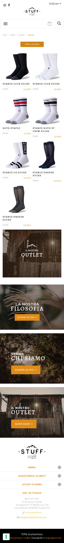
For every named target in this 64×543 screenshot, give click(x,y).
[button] (49, 24)
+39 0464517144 (33, 512)
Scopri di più (26, 317)
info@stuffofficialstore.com (33, 517)
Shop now (23, 424)
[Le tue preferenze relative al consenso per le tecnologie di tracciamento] (6, 536)
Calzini (21, 35)
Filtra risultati (32, 44)
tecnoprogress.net (52, 537)
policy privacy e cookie (19, 537)
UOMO (12, 35)
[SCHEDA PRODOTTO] (17, 66)
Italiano (54, 3)
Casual (31, 35)
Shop (5, 35)
